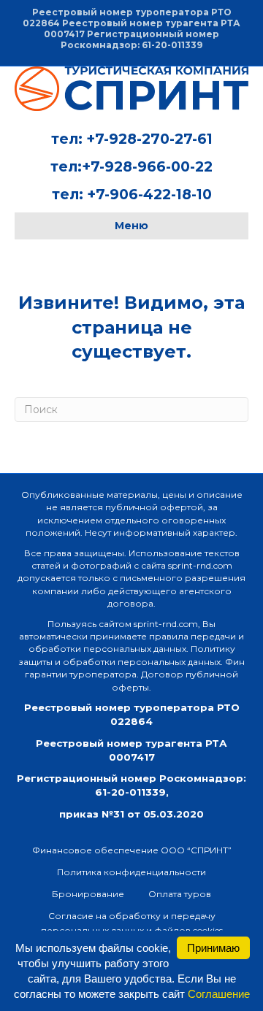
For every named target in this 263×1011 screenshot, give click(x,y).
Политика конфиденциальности (131, 871)
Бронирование (88, 893)
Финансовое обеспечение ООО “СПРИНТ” (132, 850)
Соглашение (219, 994)
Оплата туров (179, 893)
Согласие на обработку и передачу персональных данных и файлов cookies (132, 923)
